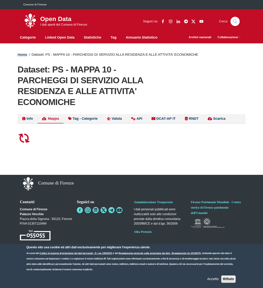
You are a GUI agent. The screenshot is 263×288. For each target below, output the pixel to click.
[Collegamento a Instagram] (88, 210)
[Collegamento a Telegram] (111, 210)
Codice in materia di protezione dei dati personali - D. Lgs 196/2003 (76, 253)
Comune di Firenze (35, 4)
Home (22, 54)
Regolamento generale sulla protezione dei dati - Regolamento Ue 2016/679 (160, 253)
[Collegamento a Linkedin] (96, 210)
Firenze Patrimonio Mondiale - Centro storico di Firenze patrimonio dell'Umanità (216, 207)
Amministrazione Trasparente (153, 202)
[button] (229, 37)
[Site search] (235, 21)
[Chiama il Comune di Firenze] (35, 235)
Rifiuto (228, 279)
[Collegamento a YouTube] (119, 210)
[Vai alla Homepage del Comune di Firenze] (28, 183)
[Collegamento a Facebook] (80, 210)
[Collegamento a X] (104, 210)
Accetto (213, 279)
